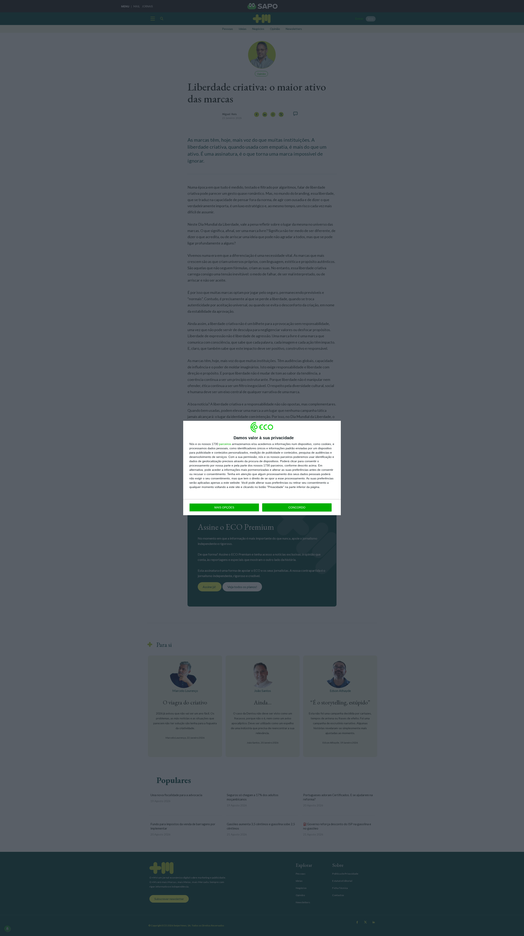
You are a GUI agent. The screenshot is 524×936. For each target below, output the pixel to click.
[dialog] (262, 468)
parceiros (225, 444)
